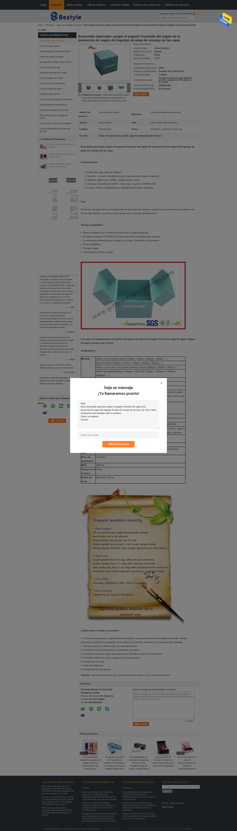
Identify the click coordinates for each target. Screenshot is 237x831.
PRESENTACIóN (118, 444)
